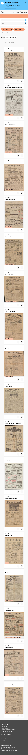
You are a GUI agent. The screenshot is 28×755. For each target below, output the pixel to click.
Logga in (18, 12)
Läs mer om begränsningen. (10, 8)
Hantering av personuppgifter (7, 729)
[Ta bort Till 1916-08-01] (23, 29)
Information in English (6, 734)
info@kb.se (3, 741)
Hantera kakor (4, 733)
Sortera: (3, 37)
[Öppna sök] (13, 12)
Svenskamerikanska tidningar (8, 747)
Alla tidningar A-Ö (5, 728)
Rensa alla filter (5, 33)
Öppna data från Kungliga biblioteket (9, 749)
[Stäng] (25, 3)
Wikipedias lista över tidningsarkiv (9, 750)
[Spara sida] (22, 81)
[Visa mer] (18, 81)
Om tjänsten (24, 12)
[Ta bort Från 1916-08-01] (11, 29)
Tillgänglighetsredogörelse (7, 731)
